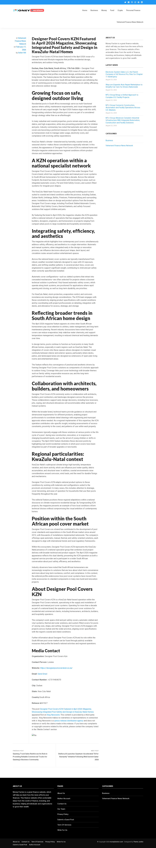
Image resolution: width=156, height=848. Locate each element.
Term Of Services (64, 825)
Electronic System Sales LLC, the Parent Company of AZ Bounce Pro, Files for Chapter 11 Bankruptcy (124, 74)
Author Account (63, 798)
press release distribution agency (69, 721)
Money (104, 10)
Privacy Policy (62, 814)
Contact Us (61, 804)
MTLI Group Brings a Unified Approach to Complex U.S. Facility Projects (122, 96)
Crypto (120, 10)
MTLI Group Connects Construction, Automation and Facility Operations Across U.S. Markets (123, 107)
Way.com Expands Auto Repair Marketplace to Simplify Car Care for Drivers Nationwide (124, 86)
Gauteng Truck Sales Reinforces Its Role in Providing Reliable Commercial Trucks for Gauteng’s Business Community (30, 757)
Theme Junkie (138, 842)
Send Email (42, 674)
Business (94, 10)
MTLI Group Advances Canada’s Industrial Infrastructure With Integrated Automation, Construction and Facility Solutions (123, 120)
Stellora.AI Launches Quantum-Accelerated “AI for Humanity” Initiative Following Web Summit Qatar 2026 (78, 757)
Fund (112, 10)
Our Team (61, 809)
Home (84, 10)
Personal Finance (133, 10)
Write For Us (62, 830)
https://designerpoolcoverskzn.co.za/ (56, 668)
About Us (61, 793)
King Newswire (53, 715)
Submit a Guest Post (65, 819)
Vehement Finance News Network (130, 22)
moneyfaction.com (116, 842)
